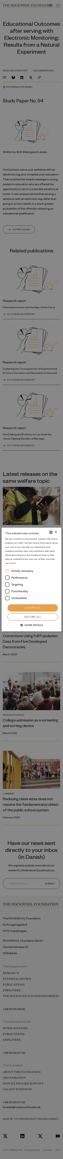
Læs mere (10, 563)
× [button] (55, 532)
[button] (31, 625)
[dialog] (31, 579)
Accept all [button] (33, 607)
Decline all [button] (32, 616)
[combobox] (51, 532)
